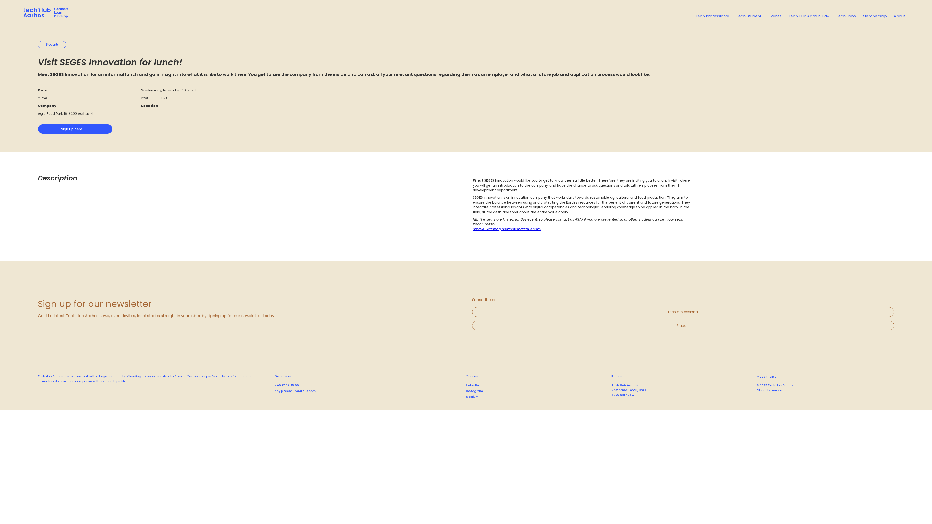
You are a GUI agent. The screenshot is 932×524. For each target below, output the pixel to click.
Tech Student (749, 16)
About (899, 16)
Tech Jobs (846, 16)
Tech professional (683, 312)
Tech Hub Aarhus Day (808, 16)
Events (774, 16)
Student (683, 325)
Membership (875, 16)
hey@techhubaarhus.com (295, 391)
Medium (472, 397)
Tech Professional (712, 16)
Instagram (474, 391)
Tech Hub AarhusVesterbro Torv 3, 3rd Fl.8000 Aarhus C (629, 390)
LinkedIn (472, 385)
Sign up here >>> (75, 129)
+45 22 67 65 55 (287, 385)
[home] (45, 13)
